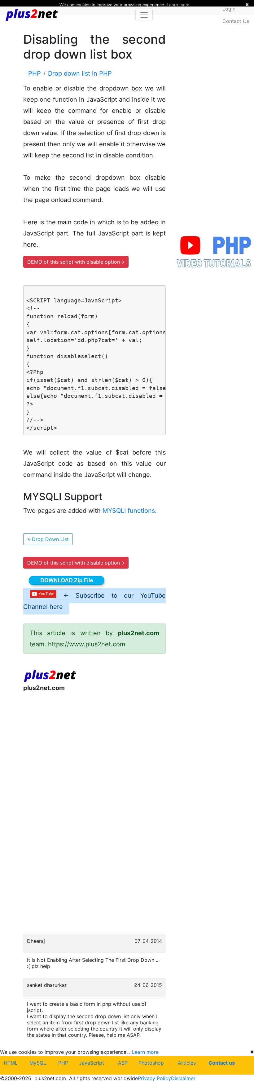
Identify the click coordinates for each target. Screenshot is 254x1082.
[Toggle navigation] (144, 15)
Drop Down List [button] (48, 539)
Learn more (145, 1052)
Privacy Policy (154, 1078)
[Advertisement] (94, 748)
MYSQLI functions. (130, 510)
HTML (11, 1063)
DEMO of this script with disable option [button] (76, 262)
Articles (187, 1063)
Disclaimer (183, 1078)
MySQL (37, 1063)
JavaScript (91, 1063)
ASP (123, 1063)
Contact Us (235, 21)
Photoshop (151, 1063)
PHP (63, 1063)
